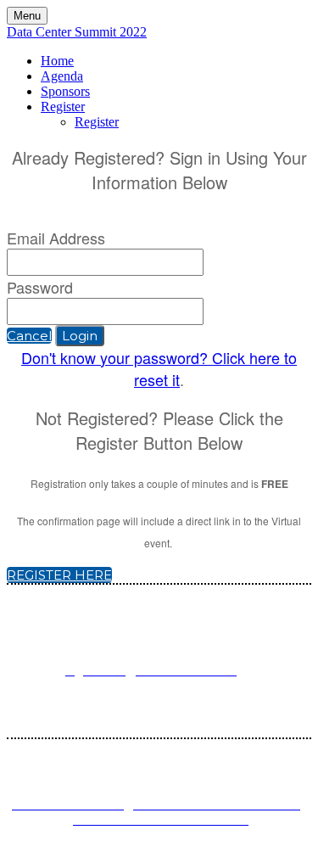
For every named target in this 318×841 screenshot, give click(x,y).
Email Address (56, 238)
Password (40, 287)
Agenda (62, 76)
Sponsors (65, 91)
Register (63, 106)
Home (57, 60)
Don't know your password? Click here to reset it (159, 368)
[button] (29, 336)
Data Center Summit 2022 (77, 32)
